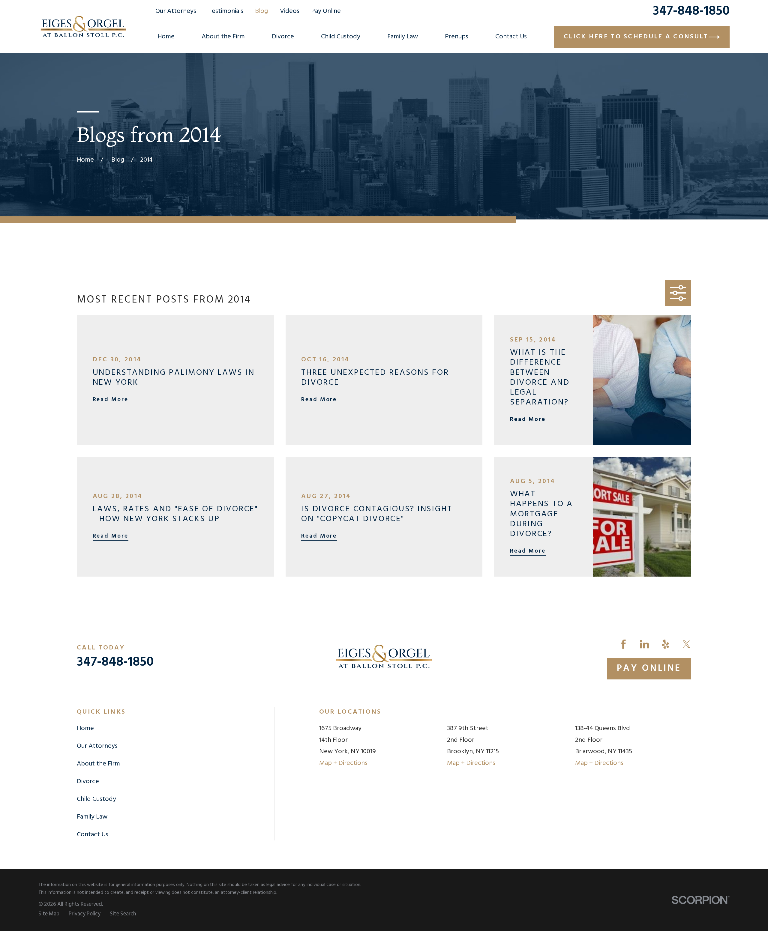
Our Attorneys (175, 11)
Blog (261, 11)
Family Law (92, 817)
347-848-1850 (691, 11)
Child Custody (96, 799)
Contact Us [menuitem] (511, 36)
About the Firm (98, 764)
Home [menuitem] (166, 36)
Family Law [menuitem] (402, 36)
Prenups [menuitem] (456, 36)
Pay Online (326, 11)
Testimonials (225, 11)
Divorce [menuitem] (283, 36)
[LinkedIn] (644, 644)
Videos (289, 11)
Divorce (88, 781)
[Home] (83, 26)
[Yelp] (665, 644)
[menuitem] (48, 914)
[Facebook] (623, 644)
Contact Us (92, 834)
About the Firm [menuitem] (223, 36)
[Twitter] (686, 644)
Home (85, 728)
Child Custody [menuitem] (340, 36)
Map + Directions (343, 763)
